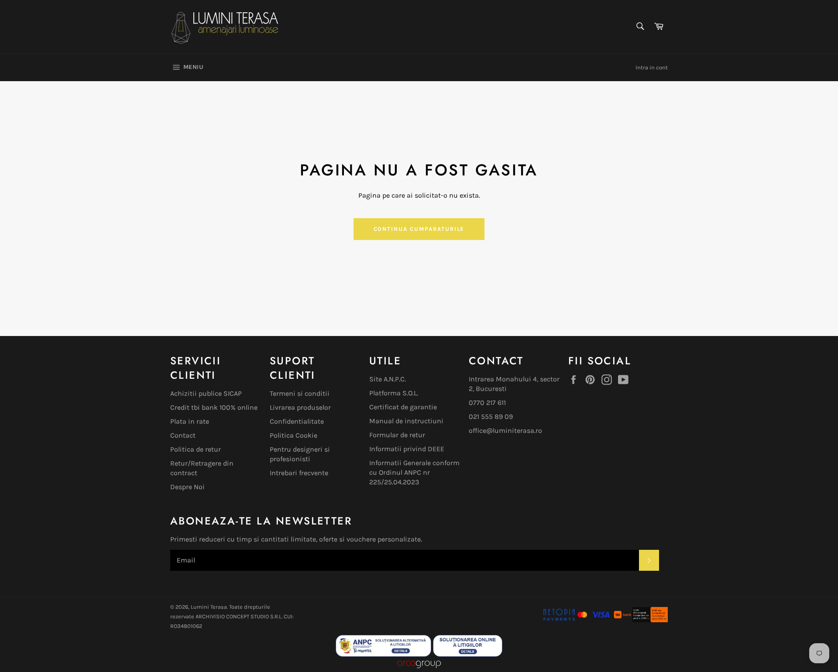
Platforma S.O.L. (393, 393)
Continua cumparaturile (419, 229)
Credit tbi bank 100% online (214, 407)
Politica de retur (195, 449)
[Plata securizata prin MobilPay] (576, 620)
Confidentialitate (297, 421)
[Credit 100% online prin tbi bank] (640, 620)
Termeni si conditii (300, 393)
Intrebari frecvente (299, 473)
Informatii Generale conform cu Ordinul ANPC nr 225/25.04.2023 (414, 472)
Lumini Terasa (209, 606)
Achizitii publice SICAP (206, 393)
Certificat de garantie (403, 407)
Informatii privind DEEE (406, 449)
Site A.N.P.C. (387, 379)
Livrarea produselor (300, 407)
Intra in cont (651, 67)
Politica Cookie (293, 435)
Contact (183, 435)
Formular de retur (397, 435)
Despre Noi (187, 487)
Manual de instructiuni (406, 421)
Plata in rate (189, 421)
